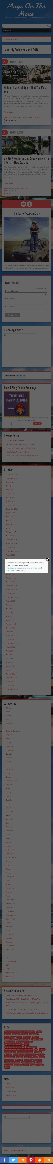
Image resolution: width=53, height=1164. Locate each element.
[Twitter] (13, 1160)
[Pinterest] (30, 1160)
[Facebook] (4, 1160)
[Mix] (22, 1160)
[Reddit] (39, 1160)
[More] (48, 1160)
